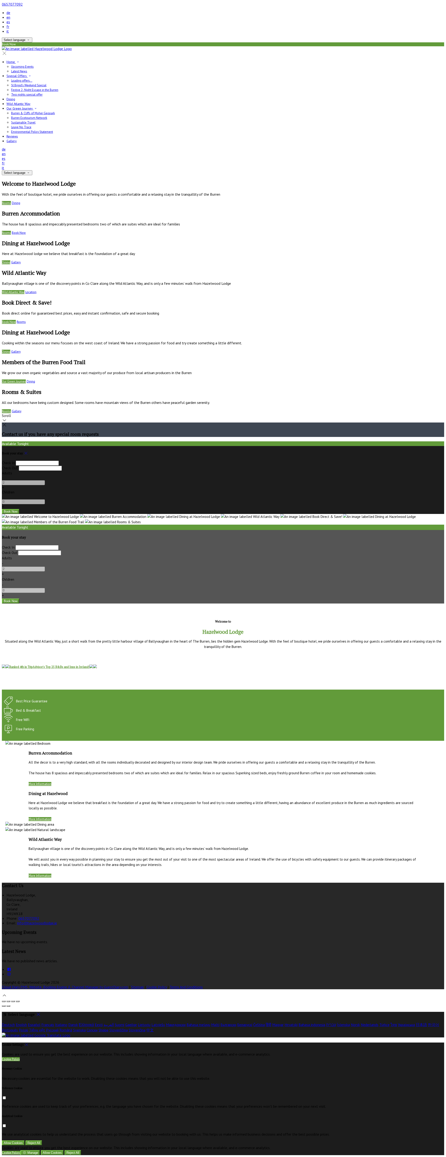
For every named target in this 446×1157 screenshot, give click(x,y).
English (21, 1024)
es (8, 22)
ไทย (393, 1024)
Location (30, 292)
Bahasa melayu (198, 1024)
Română (65, 1030)
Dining (16, 203)
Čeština (259, 1024)
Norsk (355, 1024)
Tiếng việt (37, 1030)
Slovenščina (118, 1030)
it (8, 31)
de (8, 12)
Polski (23, 1030)
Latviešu (158, 1024)
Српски (92, 1030)
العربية (109, 1024)
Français (47, 1024)
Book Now (19, 233)
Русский (52, 1030)
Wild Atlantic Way (13, 292)
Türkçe (384, 1024)
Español (34, 1024)
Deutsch (8, 1024)
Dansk (73, 1024)
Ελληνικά (86, 1024)
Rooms (6, 203)
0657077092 (12, 4)
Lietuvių (144, 1024)
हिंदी (268, 1024)
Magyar (278, 1024)
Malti (215, 1024)
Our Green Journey (14, 381)
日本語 (421, 1024)
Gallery (16, 262)
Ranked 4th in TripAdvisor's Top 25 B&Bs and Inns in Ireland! (49, 667)
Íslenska (343, 1024)
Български (228, 1024)
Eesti (99, 1024)
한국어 (433, 1024)
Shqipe (103, 1030)
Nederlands (369, 1024)
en (8, 17)
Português (10, 1030)
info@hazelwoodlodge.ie (37, 923)
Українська (406, 1024)
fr (8, 26)
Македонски (176, 1024)
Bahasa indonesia (311, 1024)
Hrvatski (291, 1024)
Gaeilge (131, 1024)
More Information (40, 784)
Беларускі (244, 1024)
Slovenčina (137, 1030)
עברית (331, 1024)
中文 (150, 1030)
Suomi (119, 1024)
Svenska (79, 1030)
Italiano (61, 1024)
